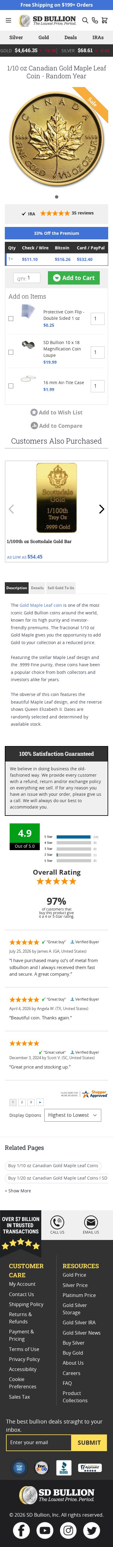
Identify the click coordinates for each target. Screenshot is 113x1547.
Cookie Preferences (22, 1383)
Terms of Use (24, 1349)
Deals (70, 37)
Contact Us (21, 1294)
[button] (56, 139)
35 (83, 213)
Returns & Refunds (20, 1318)
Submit (89, 1442)
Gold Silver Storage (75, 1309)
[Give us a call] (95, 20)
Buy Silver (74, 1343)
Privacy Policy (24, 1359)
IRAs (98, 37)
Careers (71, 1373)
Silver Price (75, 1285)
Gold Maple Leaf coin (41, 605)
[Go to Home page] (48, 20)
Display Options (25, 1115)
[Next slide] (101, 509)
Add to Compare (61, 425)
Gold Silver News (82, 1333)
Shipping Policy (26, 1304)
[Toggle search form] (85, 20)
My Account (22, 1284)
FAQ (67, 1383)
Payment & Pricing (21, 1335)
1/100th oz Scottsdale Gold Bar (39, 541)
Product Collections (75, 1397)
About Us (73, 1363)
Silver (16, 37)
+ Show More (18, 1191)
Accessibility (22, 1369)
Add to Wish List (61, 412)
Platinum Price (79, 1295)
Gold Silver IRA (79, 1322)
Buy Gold (73, 1353)
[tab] (56, 196)
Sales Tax (19, 1397)
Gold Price (74, 1275)
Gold (44, 37)
